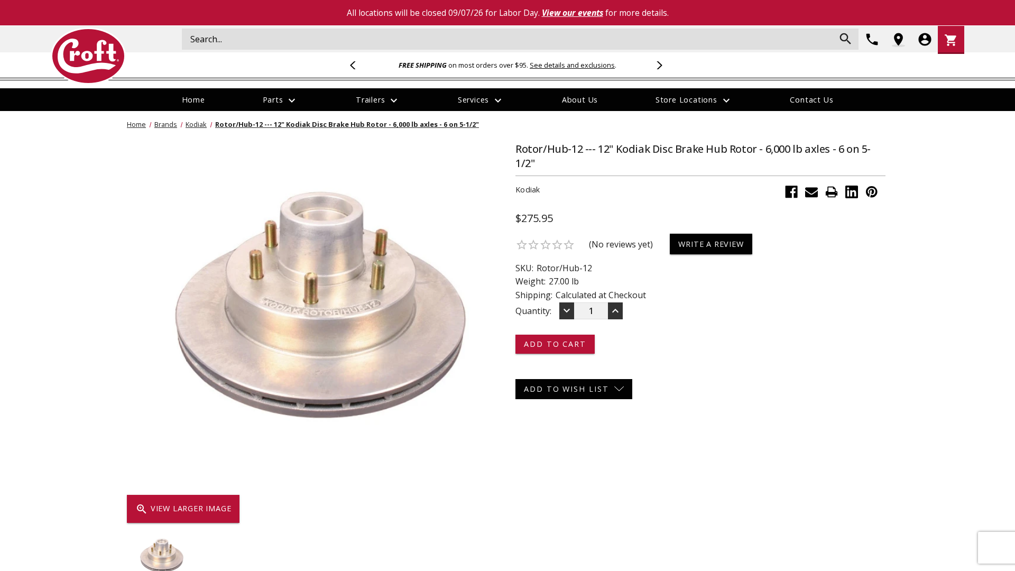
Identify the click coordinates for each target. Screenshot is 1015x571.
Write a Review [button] (710, 244)
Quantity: (533, 311)
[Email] (811, 192)
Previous (357, 65)
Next (657, 65)
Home (193, 100)
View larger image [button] (183, 509)
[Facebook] (791, 192)
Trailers (378, 100)
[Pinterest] (871, 192)
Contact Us (811, 100)
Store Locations (694, 100)
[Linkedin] (851, 192)
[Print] (831, 192)
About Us (580, 100)
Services (481, 100)
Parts (281, 100)
